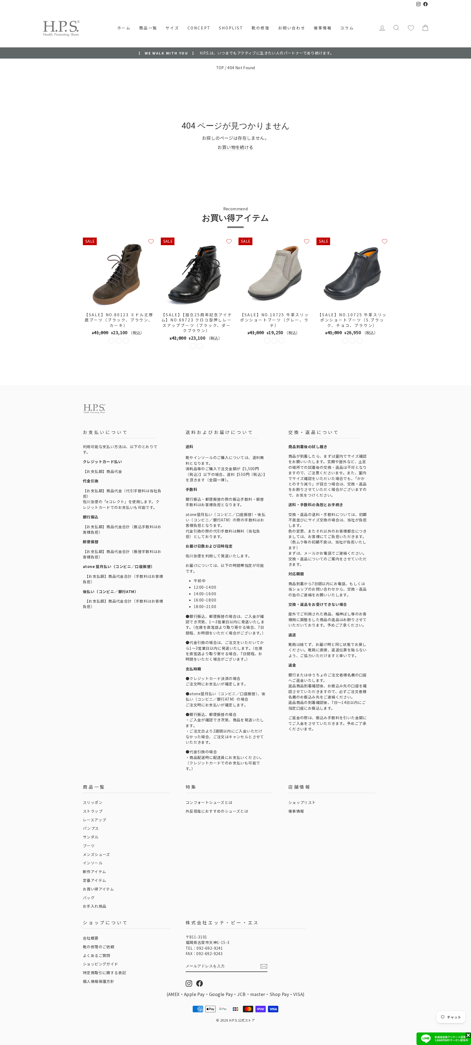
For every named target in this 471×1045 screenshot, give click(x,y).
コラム (347, 28)
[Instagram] (189, 983)
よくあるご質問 (96, 955)
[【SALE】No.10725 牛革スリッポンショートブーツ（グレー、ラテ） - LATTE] (274, 340)
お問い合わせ (292, 28)
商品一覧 (148, 28)
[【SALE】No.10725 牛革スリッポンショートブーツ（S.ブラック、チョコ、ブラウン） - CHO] (352, 340)
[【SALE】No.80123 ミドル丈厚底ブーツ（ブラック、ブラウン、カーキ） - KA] (126, 340)
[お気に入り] (411, 28)
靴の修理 (261, 28)
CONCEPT (199, 28)
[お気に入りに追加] (151, 241)
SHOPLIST (231, 28)
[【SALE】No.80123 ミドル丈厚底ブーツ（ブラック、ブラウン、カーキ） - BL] (111, 340)
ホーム (124, 28)
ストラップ (92, 811)
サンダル (91, 837)
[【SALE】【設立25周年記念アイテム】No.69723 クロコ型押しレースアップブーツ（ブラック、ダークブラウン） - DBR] (200, 346)
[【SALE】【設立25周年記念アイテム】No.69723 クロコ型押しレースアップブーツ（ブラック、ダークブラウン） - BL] (192, 346)
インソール (92, 862)
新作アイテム (94, 871)
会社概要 (91, 938)
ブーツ (89, 845)
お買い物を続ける (235, 147)
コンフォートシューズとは (209, 802)
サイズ (172, 28)
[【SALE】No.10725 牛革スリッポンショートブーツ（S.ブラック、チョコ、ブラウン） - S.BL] (345, 340)
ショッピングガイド (100, 964)
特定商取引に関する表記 (104, 972)
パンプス (91, 828)
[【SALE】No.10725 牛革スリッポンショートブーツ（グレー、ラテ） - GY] (267, 340)
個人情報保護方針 (98, 981)
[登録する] (263, 966)
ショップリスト (302, 802)
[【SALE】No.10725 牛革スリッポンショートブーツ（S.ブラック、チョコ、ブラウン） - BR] (359, 340)
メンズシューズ (96, 854)
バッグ (89, 897)
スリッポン (92, 802)
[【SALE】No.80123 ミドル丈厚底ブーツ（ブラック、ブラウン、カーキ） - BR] (118, 340)
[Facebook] (199, 983)
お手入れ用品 (94, 906)
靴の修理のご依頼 (98, 946)
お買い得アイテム (98, 889)
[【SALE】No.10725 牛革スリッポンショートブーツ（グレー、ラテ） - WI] (281, 340)
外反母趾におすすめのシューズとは (217, 811)
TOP (220, 67)
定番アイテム (94, 880)
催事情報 (323, 28)
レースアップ (94, 819)
